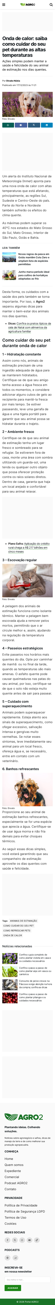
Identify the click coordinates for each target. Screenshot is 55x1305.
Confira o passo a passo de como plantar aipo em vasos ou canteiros (35, 971)
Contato (10, 1189)
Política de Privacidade (21, 1205)
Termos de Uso (15, 1217)
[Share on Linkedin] (47, 125)
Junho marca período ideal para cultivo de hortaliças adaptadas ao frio (33, 275)
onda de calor (12, 935)
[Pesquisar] (51, 4)
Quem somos (14, 1165)
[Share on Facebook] (21, 125)
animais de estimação (23, 920)
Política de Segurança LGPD (25, 1211)
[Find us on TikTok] (37, 1240)
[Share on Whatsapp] (8, 125)
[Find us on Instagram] (22, 1240)
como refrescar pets (16, 930)
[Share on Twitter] (34, 125)
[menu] (4, 4)
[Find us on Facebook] (7, 1240)
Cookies (10, 1223)
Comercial (12, 1177)
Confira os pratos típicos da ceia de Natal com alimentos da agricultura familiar (29, 327)
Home (9, 1159)
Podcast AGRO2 (16, 1183)
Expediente (13, 1171)
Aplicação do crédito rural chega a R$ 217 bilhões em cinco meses (29, 547)
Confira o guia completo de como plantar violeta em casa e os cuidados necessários (35, 957)
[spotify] (7, 1258)
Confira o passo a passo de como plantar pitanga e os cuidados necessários (33, 997)
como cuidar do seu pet (18, 925)
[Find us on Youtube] (29, 1240)
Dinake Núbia (13, 80)
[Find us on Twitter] (15, 1240)
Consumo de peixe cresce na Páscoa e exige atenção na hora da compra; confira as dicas (35, 984)
